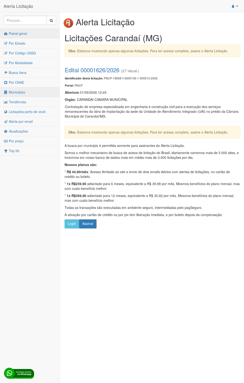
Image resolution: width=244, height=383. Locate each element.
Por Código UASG (22, 53)
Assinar (87, 223)
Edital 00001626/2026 (92, 70)
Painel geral (17, 33)
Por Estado (16, 43)
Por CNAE (16, 82)
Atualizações (18, 131)
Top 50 (13, 150)
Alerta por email (20, 121)
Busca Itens (17, 72)
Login (72, 223)
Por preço (16, 141)
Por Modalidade (20, 62)
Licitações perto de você (27, 111)
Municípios (16, 92)
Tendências (17, 101)
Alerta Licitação (18, 6)
